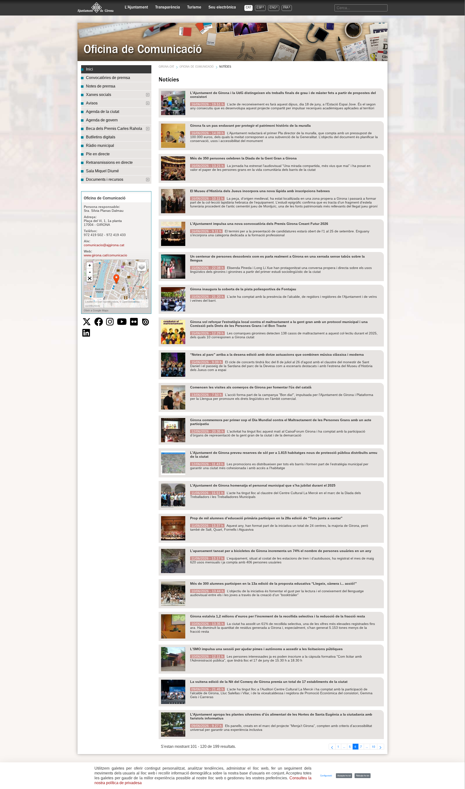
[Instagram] (110, 321)
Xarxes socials (98, 95)
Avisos (92, 103)
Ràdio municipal (100, 145)
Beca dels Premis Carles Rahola (114, 128)
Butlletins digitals (100, 137)
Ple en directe (98, 154)
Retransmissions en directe (109, 162)
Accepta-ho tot (344, 775)
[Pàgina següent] (380, 747)
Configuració (326, 775)
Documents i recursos (104, 179)
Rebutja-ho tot (362, 775)
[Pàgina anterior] (332, 747)
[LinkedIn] (86, 333)
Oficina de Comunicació (196, 67)
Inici (89, 69)
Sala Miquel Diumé (102, 171)
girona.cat (166, 67)
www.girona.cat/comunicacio (105, 255)
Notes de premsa (100, 86)
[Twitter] (86, 321)
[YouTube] (122, 321)
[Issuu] (145, 322)
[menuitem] (136, 6)
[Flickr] (134, 321)
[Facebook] (98, 321)
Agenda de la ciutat (102, 112)
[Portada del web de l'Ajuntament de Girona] (96, 7)
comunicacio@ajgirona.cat (104, 245)
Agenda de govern (102, 120)
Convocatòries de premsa (108, 78)
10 (374, 746)
